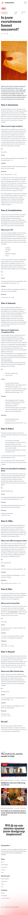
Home (2, 862)
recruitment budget (12, 611)
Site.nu (2, 884)
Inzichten (3, 870)
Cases (2, 872)
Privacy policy (4, 895)
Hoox (2, 886)
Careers (2, 893)
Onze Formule (4, 867)
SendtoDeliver (4, 881)
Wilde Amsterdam (5, 878)
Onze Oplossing (4, 864)
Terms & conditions (5, 898)
